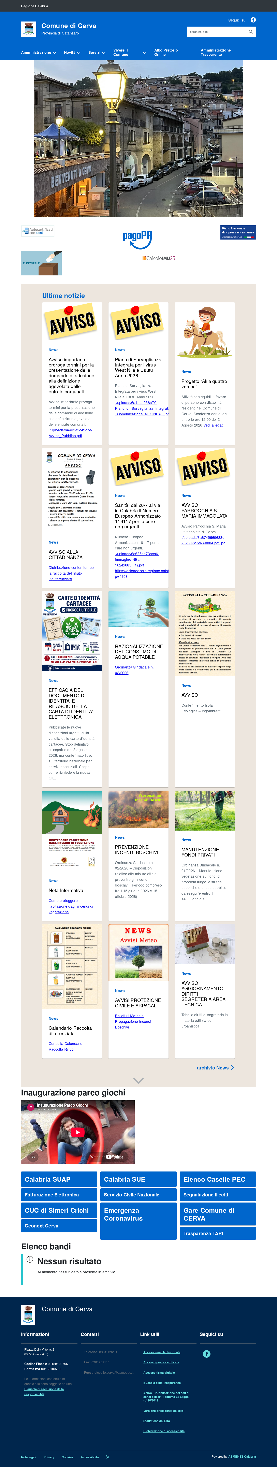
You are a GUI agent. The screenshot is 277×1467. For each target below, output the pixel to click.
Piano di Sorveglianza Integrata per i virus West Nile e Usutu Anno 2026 (138, 367)
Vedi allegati (213, 425)
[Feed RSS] (107, 1457)
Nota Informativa (66, 890)
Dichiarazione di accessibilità (164, 1431)
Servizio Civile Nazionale (131, 1194)
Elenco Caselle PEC (214, 1179)
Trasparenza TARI (203, 1233)
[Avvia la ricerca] (251, 32)
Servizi (94, 52)
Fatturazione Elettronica (52, 1194)
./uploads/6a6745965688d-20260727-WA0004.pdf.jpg (203, 540)
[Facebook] (253, 20)
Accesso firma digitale (159, 1372)
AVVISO (189, 694)
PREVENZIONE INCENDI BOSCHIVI (136, 849)
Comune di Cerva (68, 28)
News (53, 349)
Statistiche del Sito (156, 1421)
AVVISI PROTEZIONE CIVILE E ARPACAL (138, 1003)
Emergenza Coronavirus (123, 1213)
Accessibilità (90, 1457)
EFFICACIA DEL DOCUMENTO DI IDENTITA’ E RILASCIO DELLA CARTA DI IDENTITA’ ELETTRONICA (71, 703)
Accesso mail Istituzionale (161, 1352)
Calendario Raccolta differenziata (70, 1030)
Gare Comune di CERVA (209, 1213)
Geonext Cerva (41, 1225)
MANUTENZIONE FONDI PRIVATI (200, 852)
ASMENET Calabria (242, 1456)
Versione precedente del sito (163, 1410)
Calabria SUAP (47, 1179)
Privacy (49, 1457)
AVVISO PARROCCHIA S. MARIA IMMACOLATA (204, 510)
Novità (69, 52)
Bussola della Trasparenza (162, 1382)
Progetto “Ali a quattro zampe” (204, 384)
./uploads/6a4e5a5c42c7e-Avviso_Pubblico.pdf (70, 432)
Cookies (67, 1457)
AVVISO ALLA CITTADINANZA (66, 554)
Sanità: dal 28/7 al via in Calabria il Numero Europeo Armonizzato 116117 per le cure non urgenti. (138, 516)
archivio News (213, 1067)
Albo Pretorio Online (166, 52)
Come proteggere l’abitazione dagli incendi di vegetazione (71, 906)
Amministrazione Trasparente (216, 52)
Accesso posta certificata (161, 1362)
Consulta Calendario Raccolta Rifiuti (65, 1046)
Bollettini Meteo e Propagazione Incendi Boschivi (133, 1021)
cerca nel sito (199, 31)
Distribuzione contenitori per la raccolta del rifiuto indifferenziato (72, 573)
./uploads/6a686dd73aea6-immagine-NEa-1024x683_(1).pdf (137, 559)
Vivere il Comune (120, 52)
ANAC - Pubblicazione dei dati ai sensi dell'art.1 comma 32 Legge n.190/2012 (166, 1397)
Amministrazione (36, 52)
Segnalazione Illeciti (206, 1194)
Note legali (28, 1457)
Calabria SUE (124, 1179)
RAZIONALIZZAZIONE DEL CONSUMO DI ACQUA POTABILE (139, 651)
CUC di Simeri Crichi (57, 1210)
